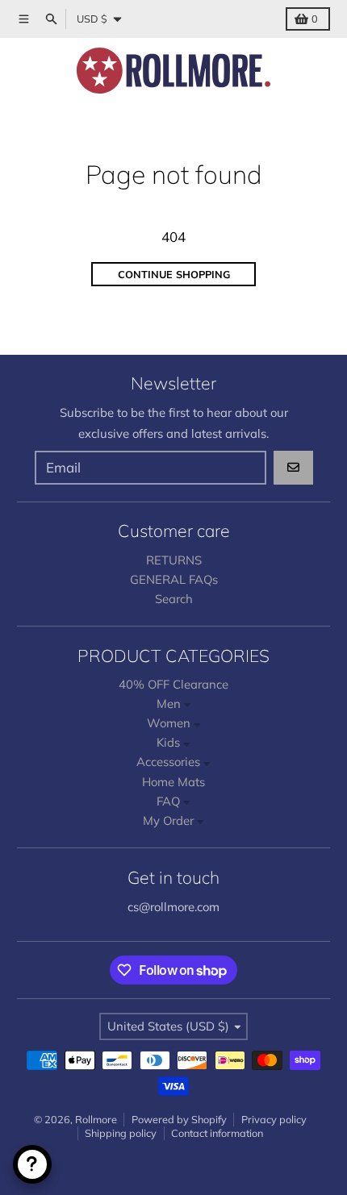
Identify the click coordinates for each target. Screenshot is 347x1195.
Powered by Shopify (179, 1119)
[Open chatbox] (32, 1164)
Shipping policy (121, 1132)
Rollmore (96, 1119)
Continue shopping (174, 274)
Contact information (217, 1132)
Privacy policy (274, 1119)
